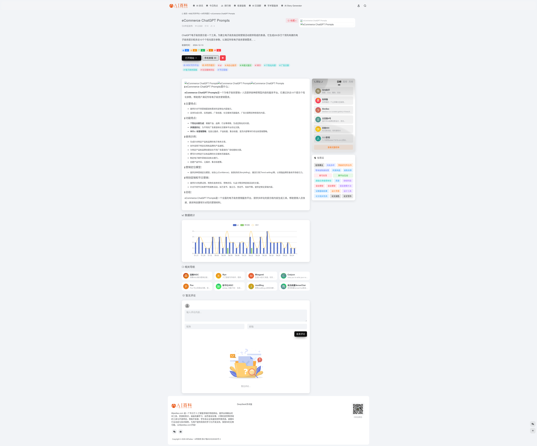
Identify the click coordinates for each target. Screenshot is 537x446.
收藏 (293, 20)
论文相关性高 (321, 196)
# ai (219, 65)
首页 (185, 13)
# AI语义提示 (245, 65)
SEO (192, 131)
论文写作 (347, 196)
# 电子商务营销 (190, 69)
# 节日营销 (222, 69)
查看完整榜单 (333, 147)
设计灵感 (335, 190)
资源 (337, 180)
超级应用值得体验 (323, 180)
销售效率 (348, 170)
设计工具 (347, 190)
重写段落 (323, 175)
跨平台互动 (343, 175)
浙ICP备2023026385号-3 (211, 439)
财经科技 (347, 180)
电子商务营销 (233, 92)
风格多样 (331, 165)
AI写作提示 (205, 13)
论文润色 (335, 196)
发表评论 (300, 334)
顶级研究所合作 (345, 165)
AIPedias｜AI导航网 (193, 439)
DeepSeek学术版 (244, 404)
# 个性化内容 (270, 65)
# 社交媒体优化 (207, 69)
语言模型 (319, 185)
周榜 (345, 81)
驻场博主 (319, 165)
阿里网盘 (336, 170)
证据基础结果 (321, 190)
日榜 (339, 81)
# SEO (258, 65)
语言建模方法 (345, 185)
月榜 (351, 81)
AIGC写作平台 (194, 13)
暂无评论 (191, 295)
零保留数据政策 (322, 170)
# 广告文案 (284, 65)
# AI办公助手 (230, 65)
